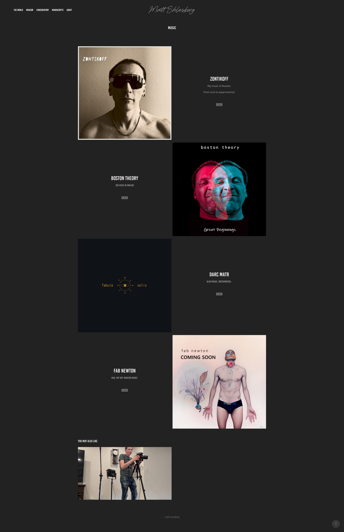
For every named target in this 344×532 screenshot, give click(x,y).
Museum (29, 10)
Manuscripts (57, 10)
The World (18, 10)
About (69, 10)
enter (219, 104)
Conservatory (42, 10)
